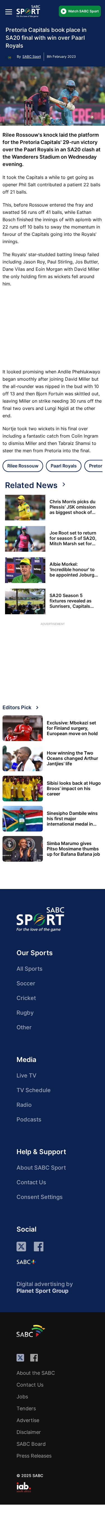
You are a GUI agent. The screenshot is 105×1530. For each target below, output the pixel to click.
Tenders (26, 1408)
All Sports (30, 968)
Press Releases (34, 1456)
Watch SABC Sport (83, 11)
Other (24, 1027)
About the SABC (36, 1373)
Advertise (28, 1420)
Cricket (26, 998)
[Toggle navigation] (8, 11)
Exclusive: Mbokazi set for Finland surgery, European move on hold (72, 728)
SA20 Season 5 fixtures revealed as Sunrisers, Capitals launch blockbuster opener (71, 601)
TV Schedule (34, 1090)
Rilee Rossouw (22, 466)
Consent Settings (40, 1197)
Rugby (25, 1012)
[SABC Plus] (26, 1262)
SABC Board (31, 1444)
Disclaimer (29, 1432)
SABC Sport (31, 56)
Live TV (26, 1075)
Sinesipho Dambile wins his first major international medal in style (72, 819)
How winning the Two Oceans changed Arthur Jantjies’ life (72, 758)
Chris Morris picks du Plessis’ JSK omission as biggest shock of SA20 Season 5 (73, 507)
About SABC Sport (41, 1167)
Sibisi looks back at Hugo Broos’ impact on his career (74, 788)
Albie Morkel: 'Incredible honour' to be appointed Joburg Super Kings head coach (72, 570)
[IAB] (24, 1487)
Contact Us (31, 1182)
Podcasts (29, 1119)
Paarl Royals (64, 466)
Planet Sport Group (43, 1290)
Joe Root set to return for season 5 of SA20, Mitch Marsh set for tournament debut (73, 538)
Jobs (22, 1397)
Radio (24, 1104)
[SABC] (32, 1331)
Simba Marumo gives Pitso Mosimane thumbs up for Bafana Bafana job (73, 849)
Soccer (26, 983)
